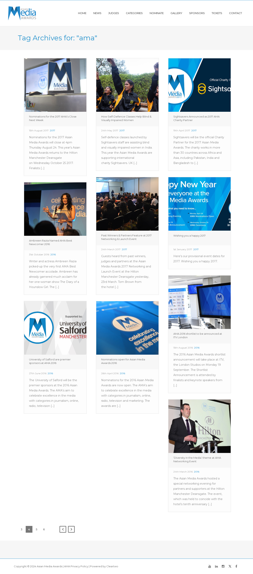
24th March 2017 (111, 249)
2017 (52, 130)
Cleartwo (112, 566)
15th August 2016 (183, 347)
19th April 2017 (181, 130)
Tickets (217, 13)
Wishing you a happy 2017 (189, 235)
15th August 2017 (39, 130)
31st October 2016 (39, 254)
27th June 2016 (37, 373)
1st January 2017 (182, 249)
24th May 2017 (109, 130)
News (97, 13)
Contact (235, 13)
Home (82, 13)
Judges (113, 13)
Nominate (157, 13)
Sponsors (197, 13)
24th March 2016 (183, 471)
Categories (134, 13)
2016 (53, 254)
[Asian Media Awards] (22, 13)
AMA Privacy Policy (76, 566)
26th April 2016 (110, 373)
